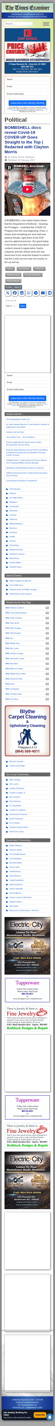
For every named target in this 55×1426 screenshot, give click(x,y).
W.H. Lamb (14, 648)
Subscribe (40, 1415)
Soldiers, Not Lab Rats (15, 432)
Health (12, 537)
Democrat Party (16, 679)
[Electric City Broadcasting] (27, 946)
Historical (13, 519)
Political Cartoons (17, 608)
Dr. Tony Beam (15, 806)
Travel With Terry (16, 585)
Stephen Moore (16, 902)
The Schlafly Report (17, 854)
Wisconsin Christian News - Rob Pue (24, 910)
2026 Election (15, 633)
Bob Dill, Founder (16, 761)
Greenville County (17, 659)
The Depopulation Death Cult (17, 419)
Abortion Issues (16, 567)
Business (13, 528)
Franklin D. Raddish (17, 810)
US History (14, 699)
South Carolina (16, 618)
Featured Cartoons (17, 554)
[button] (8, 293)
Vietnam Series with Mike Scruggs (23, 590)
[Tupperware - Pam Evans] (27, 990)
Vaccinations (24, 269)
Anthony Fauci (13, 275)
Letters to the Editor (17, 766)
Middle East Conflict (18, 674)
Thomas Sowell (16, 850)
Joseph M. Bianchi (17, 788)
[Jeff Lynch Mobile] (27, 50)
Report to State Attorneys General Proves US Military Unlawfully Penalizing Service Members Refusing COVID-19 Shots (27, 452)
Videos (10, 269)
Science (13, 541)
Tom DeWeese (15, 893)
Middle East (14, 643)
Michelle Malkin (16, 863)
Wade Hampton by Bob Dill (20, 581)
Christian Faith (16, 694)
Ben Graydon (15, 797)
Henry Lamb (14, 867)
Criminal (13, 515)
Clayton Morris (13, 281)
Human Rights (15, 563)
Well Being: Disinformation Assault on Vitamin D (25, 468)
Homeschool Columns (18, 814)
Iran (11, 638)
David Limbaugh (16, 889)
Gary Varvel (14, 623)
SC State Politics (16, 498)
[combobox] (19, 24)
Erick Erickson (15, 876)
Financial (13, 532)
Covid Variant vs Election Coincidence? (21, 481)
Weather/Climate (16, 550)
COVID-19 (39, 269)
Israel (12, 684)
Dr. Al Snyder (15, 823)
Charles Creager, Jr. (17, 793)
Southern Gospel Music (19, 827)
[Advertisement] (27, 344)
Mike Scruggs (15, 628)
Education (14, 511)
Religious (13, 502)
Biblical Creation (16, 669)
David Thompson (16, 819)
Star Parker (14, 906)
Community (14, 506)
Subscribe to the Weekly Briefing (27, 103)
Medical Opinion (16, 885)
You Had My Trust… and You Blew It (20, 437)
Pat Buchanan (15, 872)
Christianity (14, 689)
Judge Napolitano (17, 880)
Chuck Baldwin (16, 859)
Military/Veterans (16, 524)
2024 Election (15, 489)
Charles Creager (16, 653)
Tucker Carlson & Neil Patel (20, 897)
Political (13, 493)
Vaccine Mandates (33, 275)
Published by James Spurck (21, 594)
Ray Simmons (15, 801)
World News (14, 558)
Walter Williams (16, 846)
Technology (14, 545)
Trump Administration (18, 613)
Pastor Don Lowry (17, 832)
